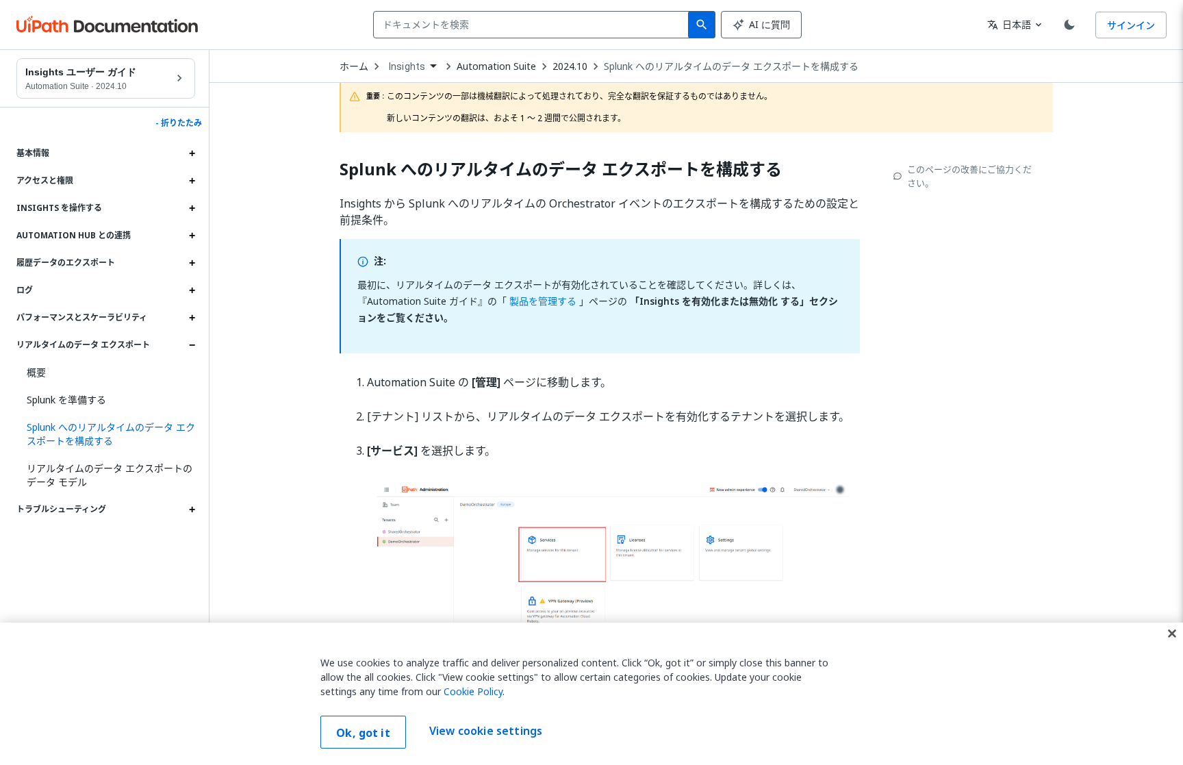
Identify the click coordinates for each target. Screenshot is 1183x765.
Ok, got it (363, 733)
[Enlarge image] (613, 598)
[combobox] (533, 24)
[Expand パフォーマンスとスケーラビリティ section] (191, 318)
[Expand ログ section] (191, 290)
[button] (105, 434)
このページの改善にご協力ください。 (969, 176)
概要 (36, 372)
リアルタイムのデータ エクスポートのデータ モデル (109, 475)
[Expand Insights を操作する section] (191, 208)
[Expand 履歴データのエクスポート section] (191, 263)
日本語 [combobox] (1009, 24)
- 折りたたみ (178, 123)
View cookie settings (485, 731)
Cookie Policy (473, 691)
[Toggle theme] (1069, 24)
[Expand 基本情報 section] (191, 153)
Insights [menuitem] (407, 66)
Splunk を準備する (66, 399)
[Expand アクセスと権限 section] (191, 181)
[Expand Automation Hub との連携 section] (191, 235)
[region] (591, 694)
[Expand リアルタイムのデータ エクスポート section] (191, 345)
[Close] (1172, 633)
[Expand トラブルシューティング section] (191, 509)
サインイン (1131, 25)
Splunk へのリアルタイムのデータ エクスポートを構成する (731, 66)
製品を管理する (541, 301)
